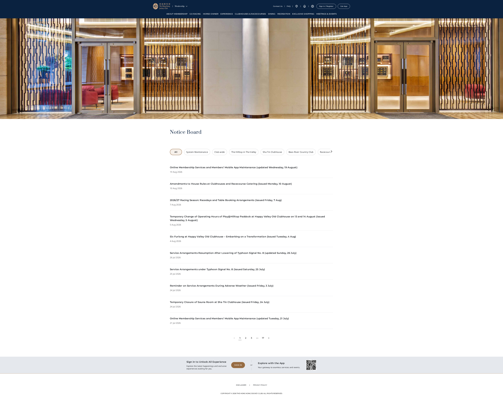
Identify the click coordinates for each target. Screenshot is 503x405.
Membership (180, 6)
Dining (271, 14)
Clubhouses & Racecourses (250, 14)
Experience (226, 14)
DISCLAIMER (241, 385)
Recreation (283, 14)
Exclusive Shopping (303, 14)
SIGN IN (238, 365)
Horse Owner (210, 14)
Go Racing (195, 14)
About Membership (176, 14)
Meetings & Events (326, 14)
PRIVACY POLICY (260, 385)
